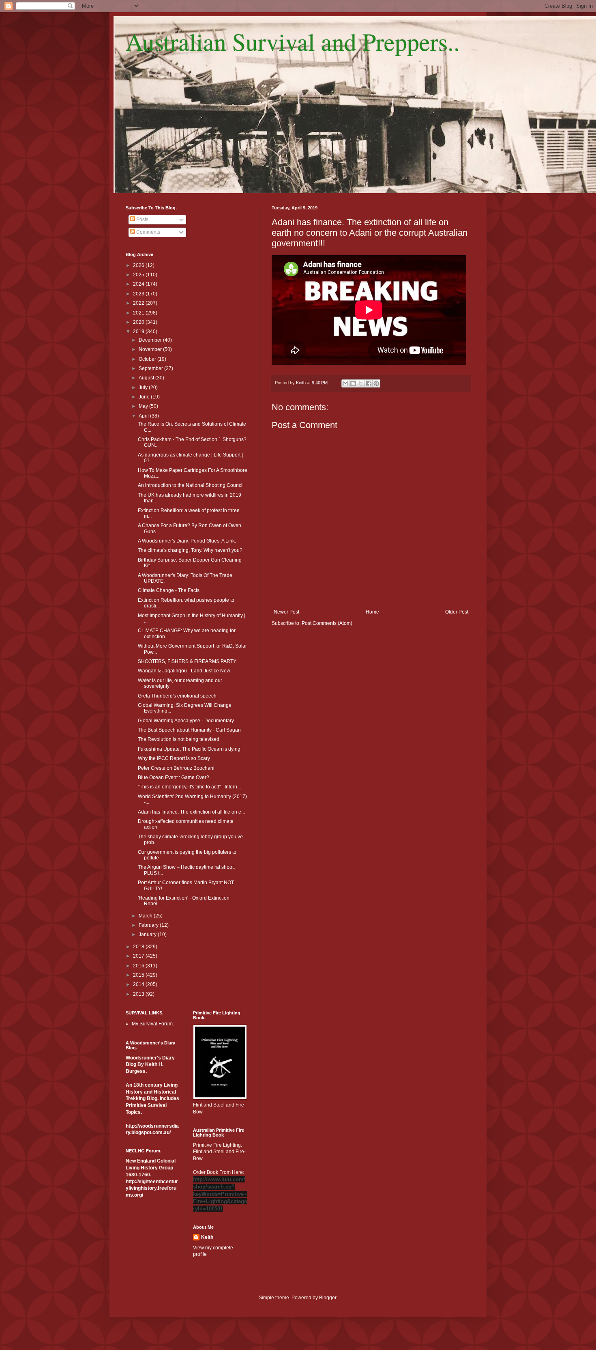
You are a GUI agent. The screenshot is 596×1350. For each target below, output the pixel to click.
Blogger (327, 1297)
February (149, 925)
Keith (207, 1237)
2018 (139, 947)
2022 (139, 303)
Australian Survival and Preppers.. (293, 41)
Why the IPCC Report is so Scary (174, 758)
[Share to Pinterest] (376, 383)
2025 (139, 275)
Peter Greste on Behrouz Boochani (176, 768)
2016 (139, 966)
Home (372, 612)
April (144, 416)
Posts (141, 219)
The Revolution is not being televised (178, 739)
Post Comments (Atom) (327, 623)
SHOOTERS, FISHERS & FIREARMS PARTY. (187, 661)
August (147, 378)
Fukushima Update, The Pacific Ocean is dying (189, 749)
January (148, 934)
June (145, 397)
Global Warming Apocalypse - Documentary (186, 720)
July (144, 387)
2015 (139, 975)
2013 (139, 994)
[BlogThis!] (353, 383)
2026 (139, 265)
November (151, 349)
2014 (139, 984)
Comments (147, 232)
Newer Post (286, 612)
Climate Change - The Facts (168, 590)
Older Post (456, 612)
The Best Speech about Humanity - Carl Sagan (189, 730)
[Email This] (345, 383)
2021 (139, 313)
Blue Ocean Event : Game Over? (173, 777)
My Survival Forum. (153, 1024)
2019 (139, 331)
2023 (139, 294)
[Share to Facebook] (368, 383)
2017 (139, 956)
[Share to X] (361, 383)
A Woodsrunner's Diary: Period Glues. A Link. (187, 541)
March (146, 916)
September (151, 368)
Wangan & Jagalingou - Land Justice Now (184, 671)
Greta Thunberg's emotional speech (177, 696)
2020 (139, 322)
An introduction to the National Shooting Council (191, 485)
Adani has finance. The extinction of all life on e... (191, 812)
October (148, 359)
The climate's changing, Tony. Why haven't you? (190, 550)
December (151, 340)
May (144, 406)
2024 (139, 284)
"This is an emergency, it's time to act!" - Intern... (189, 787)
